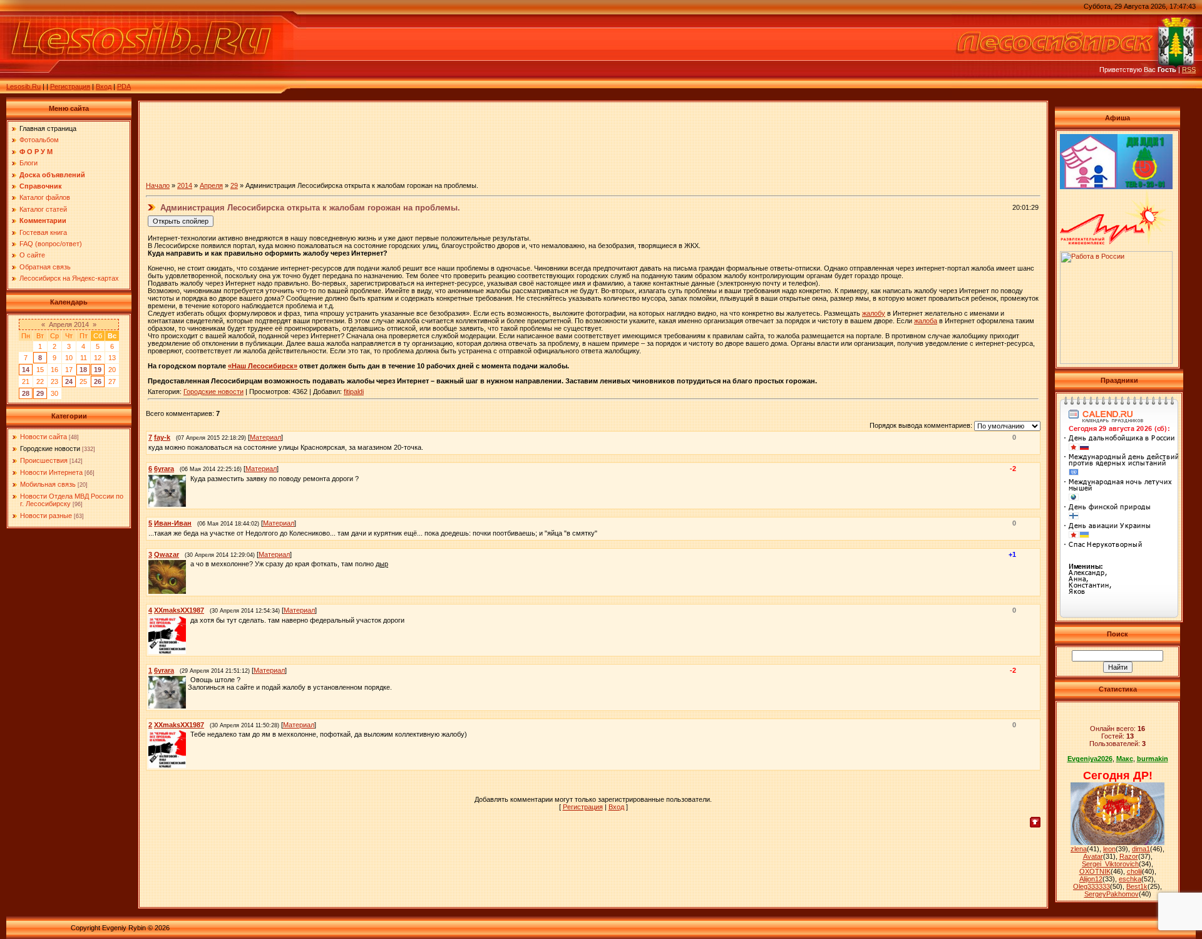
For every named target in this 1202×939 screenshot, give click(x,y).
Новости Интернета (51, 472)
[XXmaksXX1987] (189, 620)
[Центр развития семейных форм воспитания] (1088, 186)
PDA (124, 86)
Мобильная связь (48, 484)
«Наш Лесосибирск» (262, 366)
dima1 (1141, 849)
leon (1109, 849)
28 (25, 393)
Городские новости (50, 448)
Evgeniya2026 (1089, 758)
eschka (1130, 879)
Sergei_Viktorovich (1110, 864)
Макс (1124, 758)
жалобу (873, 313)
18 (83, 369)
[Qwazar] (189, 564)
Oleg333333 (1091, 886)
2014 (184, 185)
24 (69, 381)
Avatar (1093, 856)
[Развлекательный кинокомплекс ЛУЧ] (1116, 242)
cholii (1134, 871)
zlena (1079, 849)
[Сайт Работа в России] (1116, 361)
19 (97, 369)
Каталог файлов (44, 197)
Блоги (28, 163)
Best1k (1137, 886)
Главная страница (47, 128)
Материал (265, 437)
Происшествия (44, 460)
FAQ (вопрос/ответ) (50, 243)
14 (25, 369)
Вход (103, 86)
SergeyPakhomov (1111, 894)
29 (40, 393)
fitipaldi (354, 391)
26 (97, 381)
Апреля (211, 185)
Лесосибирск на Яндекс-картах (69, 278)
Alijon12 (1090, 879)
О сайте (32, 255)
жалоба (925, 320)
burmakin (1152, 758)
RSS (1189, 69)
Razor (1128, 856)
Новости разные (46, 515)
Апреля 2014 (69, 324)
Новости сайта (43, 436)
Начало (158, 185)
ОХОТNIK (1095, 871)
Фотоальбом (39, 139)
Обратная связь (45, 267)
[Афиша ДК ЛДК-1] (1145, 186)
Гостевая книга (43, 232)
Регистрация (70, 86)
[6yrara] (189, 478)
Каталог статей (43, 209)
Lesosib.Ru (23, 86)
